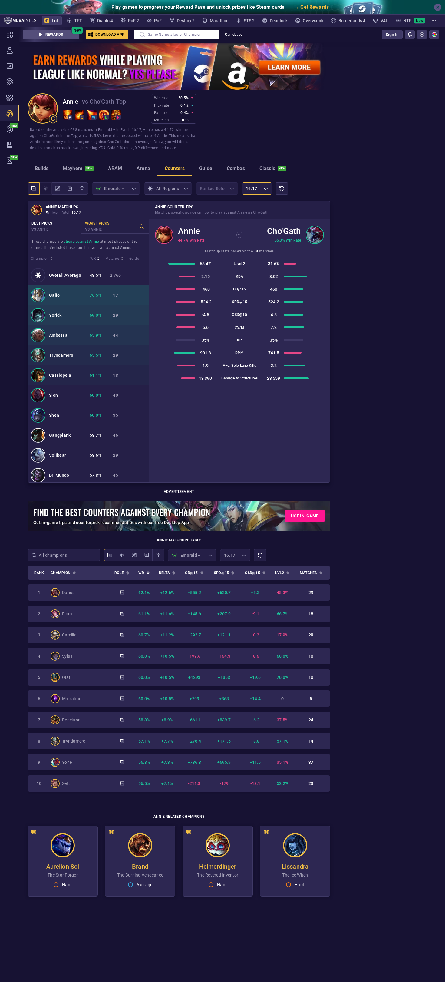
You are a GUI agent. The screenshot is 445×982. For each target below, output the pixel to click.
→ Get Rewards (311, 7)
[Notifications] (410, 34)
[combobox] (176, 34)
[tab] (42, 169)
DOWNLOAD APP (109, 34)
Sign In (392, 34)
